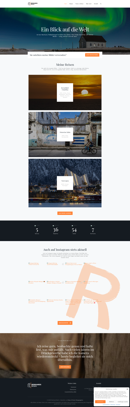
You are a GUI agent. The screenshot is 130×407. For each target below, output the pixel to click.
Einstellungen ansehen (122, 401)
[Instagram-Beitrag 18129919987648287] (56, 271)
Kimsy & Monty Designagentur (75, 400)
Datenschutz (112, 404)
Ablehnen (111, 401)
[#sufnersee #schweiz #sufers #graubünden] (56, 308)
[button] (127, 389)
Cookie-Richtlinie (106, 404)
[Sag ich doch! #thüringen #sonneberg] (92, 290)
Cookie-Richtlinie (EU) (70, 392)
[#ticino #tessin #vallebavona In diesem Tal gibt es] (74, 308)
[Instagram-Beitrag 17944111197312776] (37, 271)
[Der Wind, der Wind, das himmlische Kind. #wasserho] (92, 308)
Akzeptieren (100, 401)
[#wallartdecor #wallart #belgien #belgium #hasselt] (56, 290)
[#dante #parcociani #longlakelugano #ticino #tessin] (74, 271)
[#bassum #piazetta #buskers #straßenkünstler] (74, 290)
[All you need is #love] (92, 271)
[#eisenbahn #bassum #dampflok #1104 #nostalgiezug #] (37, 308)
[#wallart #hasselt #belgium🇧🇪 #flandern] (37, 290)
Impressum (118, 404)
